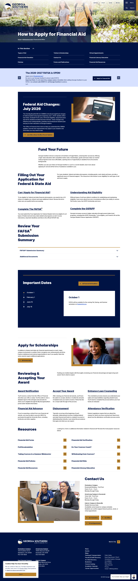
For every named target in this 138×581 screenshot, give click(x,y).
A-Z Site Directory (90, 560)
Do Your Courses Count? (82, 447)
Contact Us (57, 57)
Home (19, 39)
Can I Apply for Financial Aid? (34, 192)
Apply (96, 2)
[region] (20, 569)
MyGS (118, 2)
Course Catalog (90, 564)
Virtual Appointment (95, 523)
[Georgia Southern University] (16, 6)
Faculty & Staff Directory (93, 557)
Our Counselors (93, 517)
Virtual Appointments (96, 53)
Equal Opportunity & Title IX (112, 557)
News (87, 549)
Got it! (20, 574)
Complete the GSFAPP (82, 208)
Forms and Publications (61, 62)
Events (87, 551)
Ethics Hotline (108, 563)
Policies (20, 62)
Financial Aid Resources (97, 62)
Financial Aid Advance (30, 408)
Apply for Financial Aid (103, 78)
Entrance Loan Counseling (102, 391)
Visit (103, 2)
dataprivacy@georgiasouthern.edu (16, 570)
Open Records (109, 565)
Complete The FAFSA (30, 209)
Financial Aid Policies (26, 461)
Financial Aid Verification (82, 440)
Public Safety (108, 555)
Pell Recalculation (25, 447)
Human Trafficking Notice (111, 568)
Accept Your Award (63, 391)
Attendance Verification (101, 408)
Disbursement (61, 408)
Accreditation (108, 561)
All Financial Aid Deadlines (90, 283)
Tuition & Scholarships (61, 53)
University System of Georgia (112, 559)
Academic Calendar (91, 566)
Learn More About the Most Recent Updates (39, 135)
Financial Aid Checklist (25, 57)
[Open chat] (133, 576)
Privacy (107, 566)
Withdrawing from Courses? (83, 454)
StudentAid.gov (81, 304)
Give (110, 2)
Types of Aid (22, 53)
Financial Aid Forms (26, 440)
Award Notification (28, 391)
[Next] (118, 77)
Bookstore (88, 562)
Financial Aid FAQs (79, 461)
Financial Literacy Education (98, 57)
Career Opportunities (92, 568)
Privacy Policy (23, 568)
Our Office (108, 517)
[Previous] (19, 77)
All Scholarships (26, 360)
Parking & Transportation (93, 555)
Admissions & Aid (28, 39)
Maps (87, 553)
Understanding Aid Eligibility (86, 192)
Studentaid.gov (38, 76)
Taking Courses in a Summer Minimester (34, 454)
